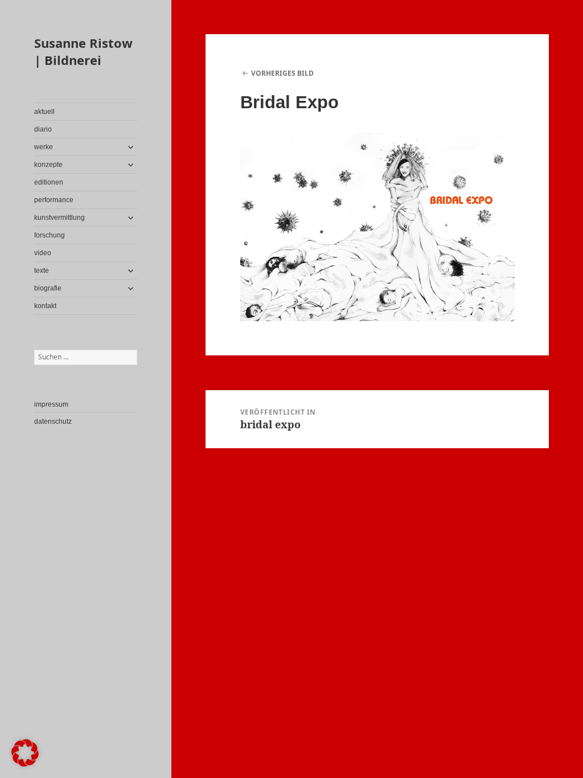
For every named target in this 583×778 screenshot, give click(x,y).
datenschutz (53, 421)
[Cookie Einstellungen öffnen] (25, 763)
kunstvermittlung (59, 218)
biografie (47, 288)
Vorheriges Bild (282, 73)
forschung (49, 235)
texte (41, 271)
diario (43, 129)
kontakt (45, 306)
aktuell (44, 112)
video (42, 253)
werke (43, 147)
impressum (51, 404)
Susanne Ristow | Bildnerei (83, 51)
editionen (48, 182)
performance (53, 200)
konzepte (48, 165)
